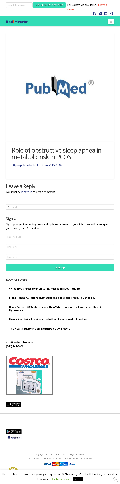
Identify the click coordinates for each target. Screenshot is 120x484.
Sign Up (60, 267)
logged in (26, 192)
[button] (111, 21)
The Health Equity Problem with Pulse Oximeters (39, 328)
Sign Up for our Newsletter (49, 4)
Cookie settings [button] (60, 478)
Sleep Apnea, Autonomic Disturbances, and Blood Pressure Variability (52, 297)
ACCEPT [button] (78, 479)
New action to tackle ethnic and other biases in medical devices (48, 319)
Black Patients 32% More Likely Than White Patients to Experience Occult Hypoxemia (55, 308)
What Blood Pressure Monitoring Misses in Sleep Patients (44, 288)
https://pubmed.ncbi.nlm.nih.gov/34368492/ (37, 165)
